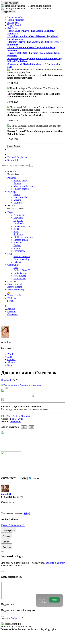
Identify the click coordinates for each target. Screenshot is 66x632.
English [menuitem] (20, 157)
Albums (11, 362)
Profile (10, 354)
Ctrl (23, 427)
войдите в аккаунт (55, 563)
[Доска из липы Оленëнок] (21, 385)
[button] (15, 17)
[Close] (31, 166)
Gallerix (15, 618)
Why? (27, 513)
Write (24, 478)
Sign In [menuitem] (10, 160)
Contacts (27, 626)
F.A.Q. (10, 626)
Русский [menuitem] (11, 157)
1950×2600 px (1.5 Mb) (18, 416)
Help (4, 626)
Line (9, 356)
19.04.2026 (17, 418)
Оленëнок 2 (18, 525)
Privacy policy (38, 629)
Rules (15, 629)
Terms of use (24, 629)
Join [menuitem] (17, 160)
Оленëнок (15, 421)
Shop (9, 365)
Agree (54, 600)
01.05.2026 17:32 (10, 497)
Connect (11, 359)
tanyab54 (6, 494)
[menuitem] (27, 157)
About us (18, 626)
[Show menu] (21, 3)
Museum (13, 172)
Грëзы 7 (6, 525)
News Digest (14, 146)
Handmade (6, 380)
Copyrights (50, 629)
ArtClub (15, 206)
